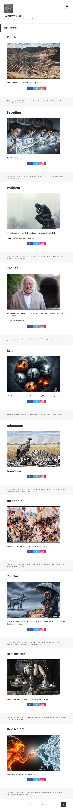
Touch (11, 37)
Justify (8, 719)
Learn (14, 794)
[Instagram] (43, 88)
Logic (61, 256)
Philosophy (10, 341)
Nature (23, 491)
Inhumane (15, 426)
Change (12, 268)
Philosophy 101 (33, 339)
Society (9, 566)
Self (63, 176)
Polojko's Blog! (13, 16)
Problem (13, 188)
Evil (10, 350)
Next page (63, 804)
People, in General (32, 101)
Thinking (9, 258)
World (8, 416)
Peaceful (61, 564)
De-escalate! (16, 729)
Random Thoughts (43, 101)
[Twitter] (36, 88)
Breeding (14, 112)
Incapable (14, 501)
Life (27, 644)
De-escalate (58, 792)
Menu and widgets (66, 8)
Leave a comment (18, 103)
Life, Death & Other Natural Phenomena (41, 489)
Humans (62, 101)
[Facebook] (30, 88)
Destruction (55, 101)
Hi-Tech (45, 176)
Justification (16, 654)
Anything (57, 717)
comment (22, 238)
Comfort (13, 576)
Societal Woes (46, 564)
